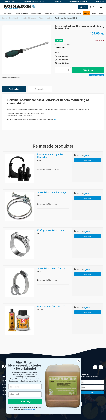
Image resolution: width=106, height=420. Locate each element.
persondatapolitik (29, 409)
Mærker (94, 13)
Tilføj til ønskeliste (96, 75)
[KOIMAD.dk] (19, 7)
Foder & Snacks (7, 13)
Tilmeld (91, 392)
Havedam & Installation (75, 13)
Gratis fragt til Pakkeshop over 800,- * (34, 1)
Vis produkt (87, 160)
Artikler (101, 13)
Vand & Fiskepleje (36, 13)
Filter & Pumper (61, 13)
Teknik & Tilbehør (49, 13)
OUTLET (86, 13)
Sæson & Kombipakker (21, 13)
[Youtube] (101, 367)
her (55, 119)
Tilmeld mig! (25, 401)
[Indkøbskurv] (100, 6)
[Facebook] (95, 367)
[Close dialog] (79, 361)
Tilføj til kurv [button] (88, 70)
